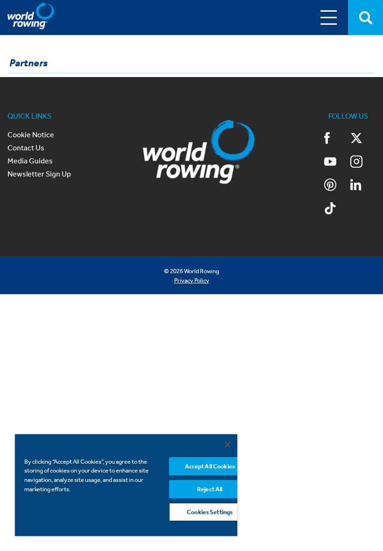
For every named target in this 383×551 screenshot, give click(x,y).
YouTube (336, 162)
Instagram (363, 162)
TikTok (336, 209)
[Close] (227, 444)
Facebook (336, 139)
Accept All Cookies (210, 466)
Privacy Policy (191, 280)
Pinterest (336, 186)
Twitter (363, 139)
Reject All (209, 489)
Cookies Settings (210, 512)
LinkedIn (363, 186)
